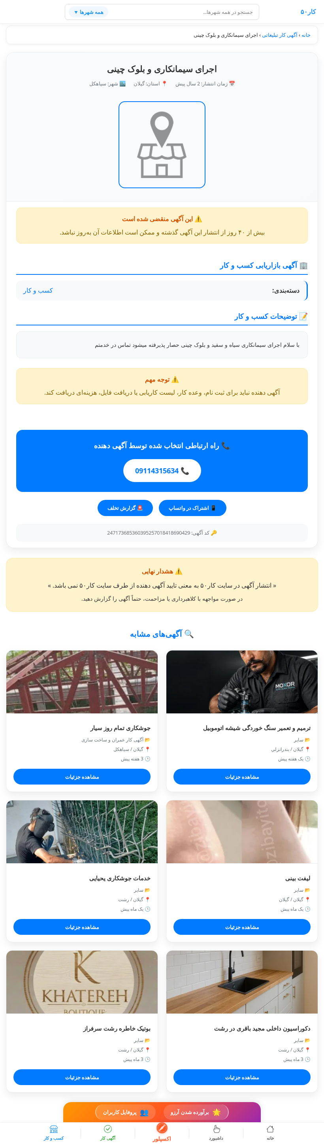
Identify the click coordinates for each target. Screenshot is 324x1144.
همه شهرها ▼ (88, 11)
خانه (306, 34)
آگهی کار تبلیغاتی (280, 34)
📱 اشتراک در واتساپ (193, 507)
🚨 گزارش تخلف (125, 507)
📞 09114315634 (162, 470)
